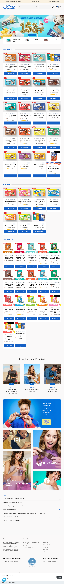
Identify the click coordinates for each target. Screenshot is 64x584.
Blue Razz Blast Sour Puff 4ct (20, 310)
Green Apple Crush (25, 225)
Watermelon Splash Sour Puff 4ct (8, 338)
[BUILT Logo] (9, 7)
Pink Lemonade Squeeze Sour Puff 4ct (55, 311)
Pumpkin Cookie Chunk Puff (10, 67)
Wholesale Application (51, 561)
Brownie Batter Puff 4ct (9, 284)
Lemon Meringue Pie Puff (39, 140)
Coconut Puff (10, 91)
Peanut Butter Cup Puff (25, 140)
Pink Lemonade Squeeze (24, 201)
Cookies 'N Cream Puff (39, 115)
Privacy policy (4, 582)
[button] (58, 7)
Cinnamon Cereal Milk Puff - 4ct (20, 258)
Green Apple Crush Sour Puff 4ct (32, 310)
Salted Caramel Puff (39, 164)
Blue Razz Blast (54, 201)
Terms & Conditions (12, 582)
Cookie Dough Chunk (16, 40)
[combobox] (28, 7)
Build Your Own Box (53, 66)
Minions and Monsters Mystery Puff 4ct (55, 259)
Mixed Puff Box (35, 39)
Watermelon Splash (10, 201)
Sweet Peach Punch (10, 225)
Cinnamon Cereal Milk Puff (25, 67)
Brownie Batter (54, 39)
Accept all (59, 577)
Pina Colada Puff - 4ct (32, 258)
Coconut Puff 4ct (43, 284)
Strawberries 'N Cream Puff (25, 116)
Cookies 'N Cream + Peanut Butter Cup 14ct (54, 169)
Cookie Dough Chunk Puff (10, 116)
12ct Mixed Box (39, 91)
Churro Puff (25, 164)
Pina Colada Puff (39, 66)
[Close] (63, 574)
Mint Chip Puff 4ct (55, 284)
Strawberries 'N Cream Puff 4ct (9, 310)
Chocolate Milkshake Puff (10, 140)
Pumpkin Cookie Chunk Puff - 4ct (8, 258)
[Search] (36, 7)
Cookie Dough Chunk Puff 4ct (20, 284)
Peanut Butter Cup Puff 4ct (32, 284)
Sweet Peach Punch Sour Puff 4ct (43, 311)
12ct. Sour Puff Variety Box (39, 202)
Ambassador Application (13, 561)
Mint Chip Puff (54, 140)
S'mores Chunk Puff (10, 164)
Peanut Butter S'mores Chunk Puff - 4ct (43, 259)
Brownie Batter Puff (53, 91)
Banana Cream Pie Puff (54, 115)
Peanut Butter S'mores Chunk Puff (25, 91)
